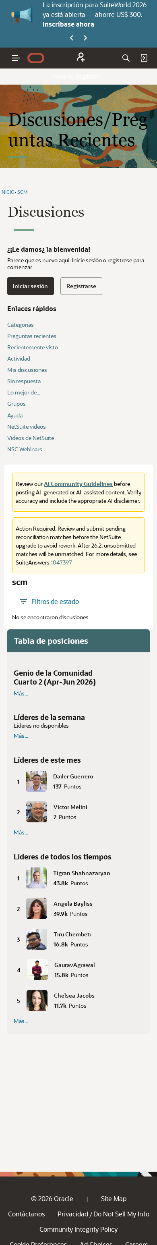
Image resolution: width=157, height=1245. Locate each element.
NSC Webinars (24, 449)
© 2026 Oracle (52, 1198)
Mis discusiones (27, 370)
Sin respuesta (24, 381)
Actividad (18, 358)
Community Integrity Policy (78, 1229)
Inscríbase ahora (68, 24)
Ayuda (15, 415)
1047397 (61, 562)
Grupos (16, 403)
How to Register (76, 76)
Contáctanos (26, 1214)
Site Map (113, 1198)
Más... (21, 693)
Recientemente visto (32, 347)
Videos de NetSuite (30, 438)
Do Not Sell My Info (121, 1214)
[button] (78, 779)
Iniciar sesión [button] (30, 286)
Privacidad (73, 1214)
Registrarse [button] (81, 286)
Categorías (20, 324)
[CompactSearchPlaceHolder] (126, 58)
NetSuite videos (26, 426)
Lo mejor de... (23, 392)
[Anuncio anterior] (71, 38)
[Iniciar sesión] (144, 58)
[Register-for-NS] (81, 58)
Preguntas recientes (31, 336)
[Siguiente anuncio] (85, 38)
